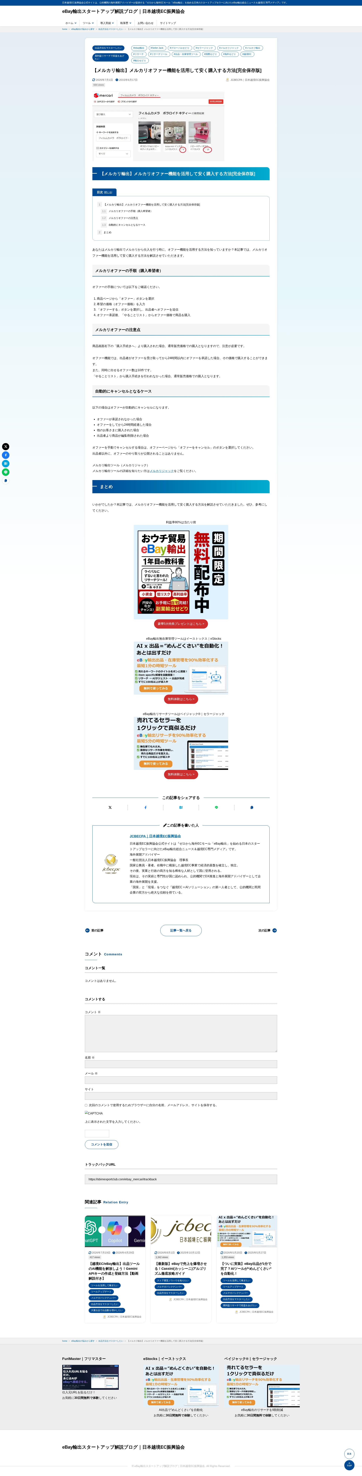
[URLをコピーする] (252, 807)
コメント (93, 1012)
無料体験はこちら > (181, 699)
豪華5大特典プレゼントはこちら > (181, 623)
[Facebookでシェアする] (145, 807)
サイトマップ (168, 23)
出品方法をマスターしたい (108, 48)
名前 (90, 1057)
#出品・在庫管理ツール (186, 54)
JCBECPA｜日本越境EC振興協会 (155, 836)
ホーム (69, 23)
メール (91, 1073)
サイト (89, 1089)
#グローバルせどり (179, 48)
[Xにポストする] (110, 807)
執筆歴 (124, 23)
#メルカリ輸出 (252, 48)
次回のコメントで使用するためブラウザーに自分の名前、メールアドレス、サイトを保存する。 (154, 1105)
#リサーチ (138, 54)
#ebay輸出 (138, 48)
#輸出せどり (139, 60)
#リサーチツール (158, 54)
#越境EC (247, 54)
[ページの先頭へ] (349, 1465)
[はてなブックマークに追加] (181, 807)
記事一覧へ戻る (181, 930)
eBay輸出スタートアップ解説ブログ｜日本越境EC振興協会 (123, 11)
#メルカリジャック (229, 48)
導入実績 (105, 23)
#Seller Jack (157, 48)
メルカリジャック (162, 471)
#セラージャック (204, 48)
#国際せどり (210, 54)
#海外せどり (229, 54)
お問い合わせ (145, 23)
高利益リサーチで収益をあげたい (109, 57)
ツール (87, 23)
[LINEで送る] (216, 807)
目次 (104, 192)
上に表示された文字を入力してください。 (113, 1121)
